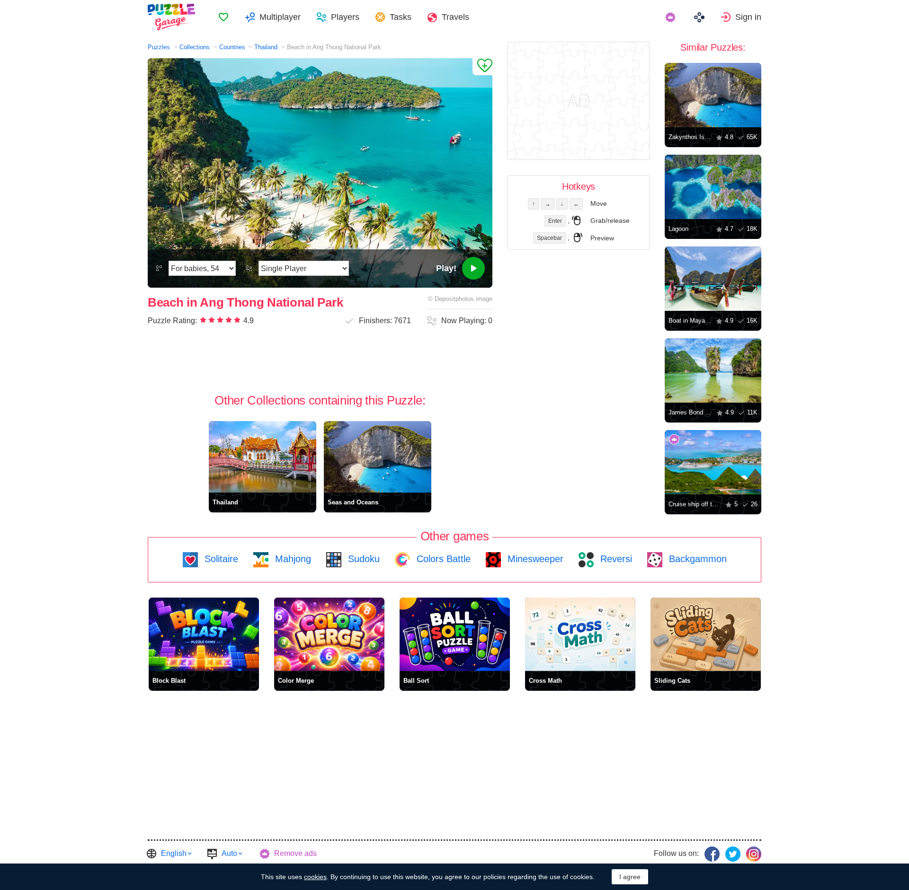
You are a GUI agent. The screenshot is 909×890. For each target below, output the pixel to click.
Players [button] (345, 17)
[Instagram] (753, 854)
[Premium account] (671, 17)
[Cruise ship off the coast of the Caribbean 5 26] (713, 462)
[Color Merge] (329, 634)
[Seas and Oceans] (377, 457)
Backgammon (696, 559)
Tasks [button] (400, 17)
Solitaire (220, 559)
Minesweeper (534, 559)
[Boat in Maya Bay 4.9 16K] (713, 279)
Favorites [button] (223, 17)
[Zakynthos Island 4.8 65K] (713, 95)
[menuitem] (223, 17)
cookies (315, 877)
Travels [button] (455, 17)
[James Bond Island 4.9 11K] (713, 370)
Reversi (614, 559)
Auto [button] (229, 853)
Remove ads (295, 853)
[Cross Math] (580, 634)
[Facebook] (712, 854)
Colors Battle (442, 559)
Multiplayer (280, 17)
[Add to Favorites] (482, 66)
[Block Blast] (204, 634)
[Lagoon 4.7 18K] (713, 187)
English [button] (174, 853)
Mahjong (291, 559)
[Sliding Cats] (706, 634)
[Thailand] (262, 457)
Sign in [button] (748, 17)
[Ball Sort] (455, 634)
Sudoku (362, 559)
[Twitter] (732, 854)
